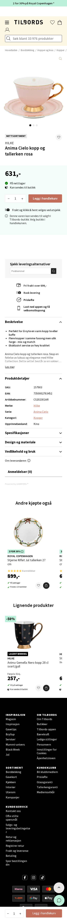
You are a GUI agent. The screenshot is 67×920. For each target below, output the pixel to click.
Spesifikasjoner (17, 433)
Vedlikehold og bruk (20, 451)
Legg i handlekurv (45, 198)
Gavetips (11, 729)
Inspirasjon (12, 724)
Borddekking (27, 50)
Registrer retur (15, 845)
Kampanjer (12, 797)
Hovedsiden (11, 50)
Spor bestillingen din (16, 862)
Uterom (10, 792)
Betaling (11, 855)
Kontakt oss (13, 811)
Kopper (38, 418)
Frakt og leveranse (17, 850)
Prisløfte (29, 300)
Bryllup (10, 734)
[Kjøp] (46, 585)
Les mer (10, 366)
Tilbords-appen (46, 729)
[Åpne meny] (7, 22)
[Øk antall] (22, 198)
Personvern (44, 744)
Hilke (9, 143)
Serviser (10, 739)
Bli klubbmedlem (47, 772)
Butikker (42, 724)
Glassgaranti (45, 782)
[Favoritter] (38, 585)
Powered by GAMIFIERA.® (16, 484)
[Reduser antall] (8, 198)
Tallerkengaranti (47, 787)
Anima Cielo (41, 411)
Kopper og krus (45, 50)
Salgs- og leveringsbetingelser (18, 828)
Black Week (13, 749)
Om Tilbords (44, 719)
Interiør (10, 787)
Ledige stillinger (47, 739)
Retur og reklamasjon (13, 838)
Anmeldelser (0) (20, 471)
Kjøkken (11, 782)
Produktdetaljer (17, 378)
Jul (7, 754)
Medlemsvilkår (46, 792)
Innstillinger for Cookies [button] (47, 751)
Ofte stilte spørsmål (12, 817)
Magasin (11, 719)
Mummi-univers (15, 744)
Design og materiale (20, 442)
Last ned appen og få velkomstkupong (37, 308)
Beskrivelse (14, 322)
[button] (59, 137)
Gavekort (11, 777)
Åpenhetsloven (46, 758)
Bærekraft (43, 734)
